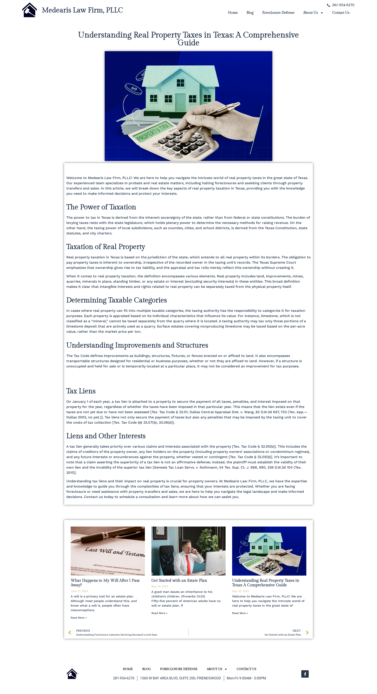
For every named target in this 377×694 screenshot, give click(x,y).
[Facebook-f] (305, 674)
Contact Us (341, 13)
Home (233, 13)
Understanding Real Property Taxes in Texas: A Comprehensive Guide (265, 583)
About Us (310, 13)
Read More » (79, 617)
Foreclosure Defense (278, 13)
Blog (250, 13)
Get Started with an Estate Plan (179, 580)
